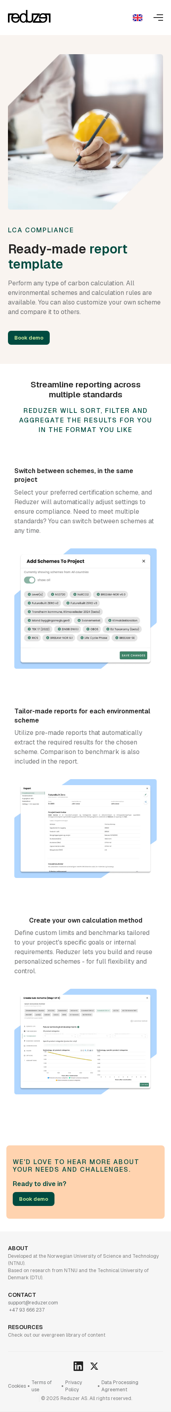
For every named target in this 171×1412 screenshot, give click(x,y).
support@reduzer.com (33, 1303)
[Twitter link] (78, 1365)
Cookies (17, 1386)
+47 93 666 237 (26, 1310)
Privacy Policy (73, 1386)
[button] (137, 17)
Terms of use (41, 1386)
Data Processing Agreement (119, 1386)
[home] (29, 18)
